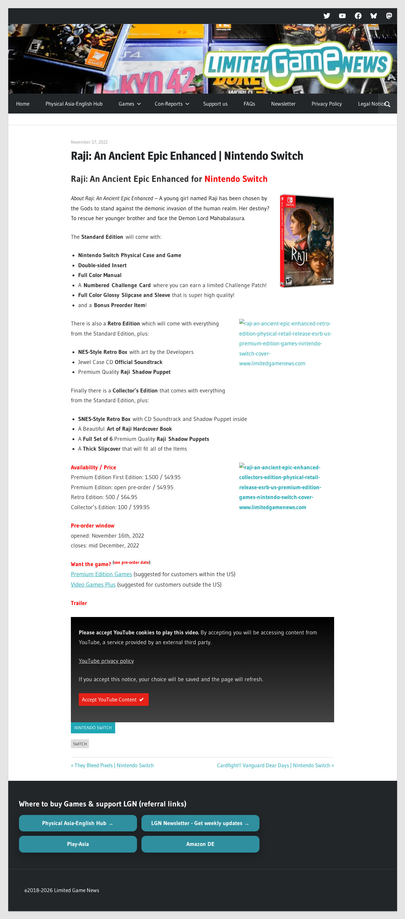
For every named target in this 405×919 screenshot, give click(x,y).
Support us (215, 103)
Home (22, 103)
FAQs (249, 103)
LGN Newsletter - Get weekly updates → (200, 823)
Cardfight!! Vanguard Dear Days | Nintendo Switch (273, 765)
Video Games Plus (93, 584)
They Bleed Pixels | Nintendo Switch (114, 765)
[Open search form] (387, 104)
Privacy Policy (327, 103)
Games (126, 103)
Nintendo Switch (93, 728)
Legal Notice (372, 103)
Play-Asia (78, 844)
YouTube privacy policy (106, 660)
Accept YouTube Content (109, 699)
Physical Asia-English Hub (74, 103)
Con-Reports (169, 103)
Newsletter (283, 103)
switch (80, 743)
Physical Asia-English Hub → (78, 823)
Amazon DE (200, 844)
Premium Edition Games (101, 574)
